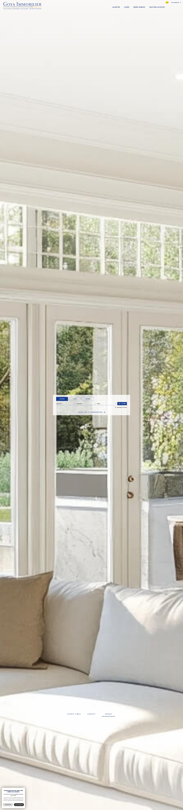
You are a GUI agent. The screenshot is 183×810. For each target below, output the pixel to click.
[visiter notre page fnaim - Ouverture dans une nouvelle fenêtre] (167, 3)
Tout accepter (19, 804)
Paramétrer (8, 804)
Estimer (87, 399)
